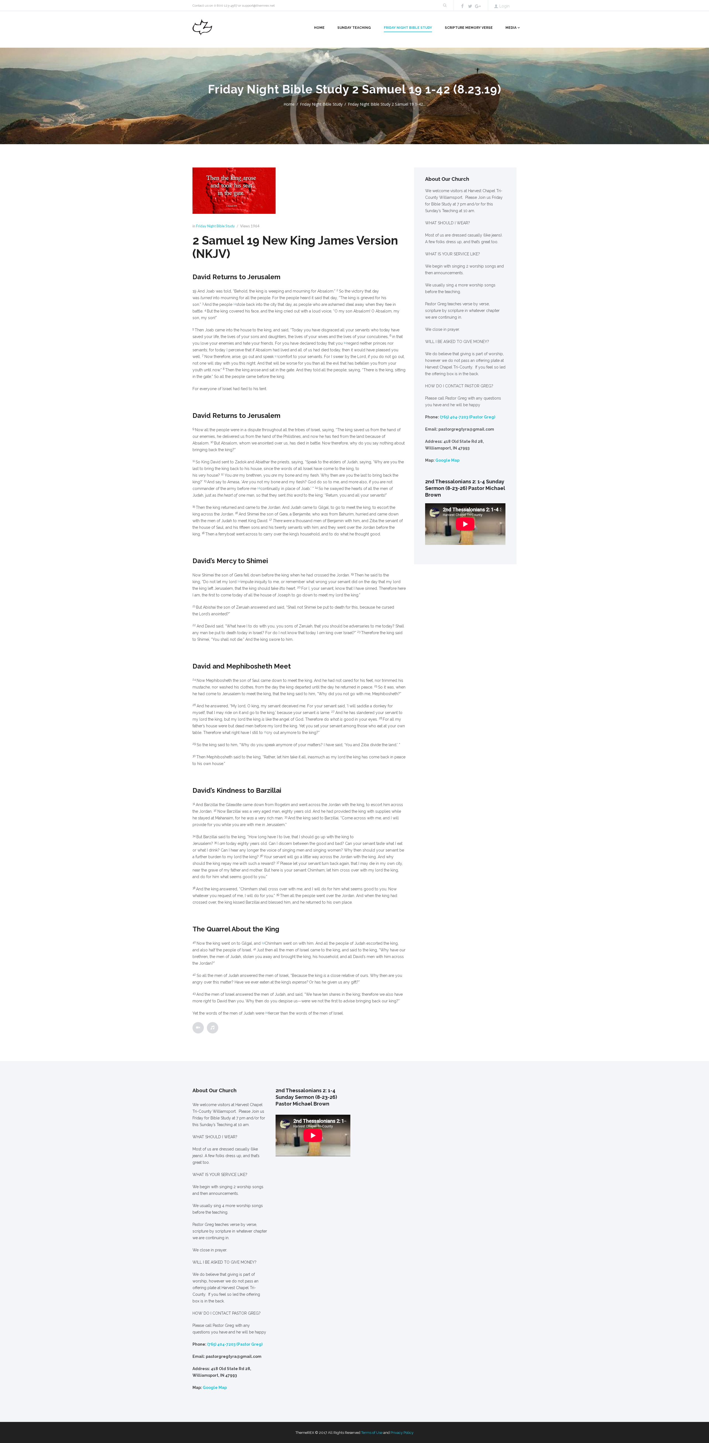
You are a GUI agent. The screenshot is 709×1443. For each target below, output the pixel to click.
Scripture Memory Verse (469, 28)
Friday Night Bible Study (408, 28)
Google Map (447, 460)
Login (504, 6)
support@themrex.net (258, 5)
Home (319, 28)
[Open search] (444, 5)
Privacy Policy (402, 1433)
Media (511, 28)
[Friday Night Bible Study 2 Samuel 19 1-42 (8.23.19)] (234, 190)
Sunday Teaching (354, 28)
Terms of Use (371, 1433)
